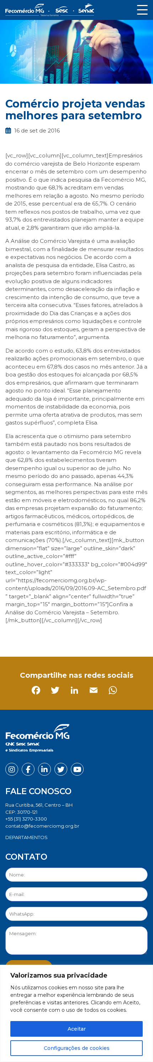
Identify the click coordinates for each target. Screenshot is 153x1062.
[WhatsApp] (89, 636)
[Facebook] (12, 636)
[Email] (70, 636)
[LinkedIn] (51, 636)
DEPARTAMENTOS (26, 837)
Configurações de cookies (77, 1048)
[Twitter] (31, 636)
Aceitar (77, 1029)
